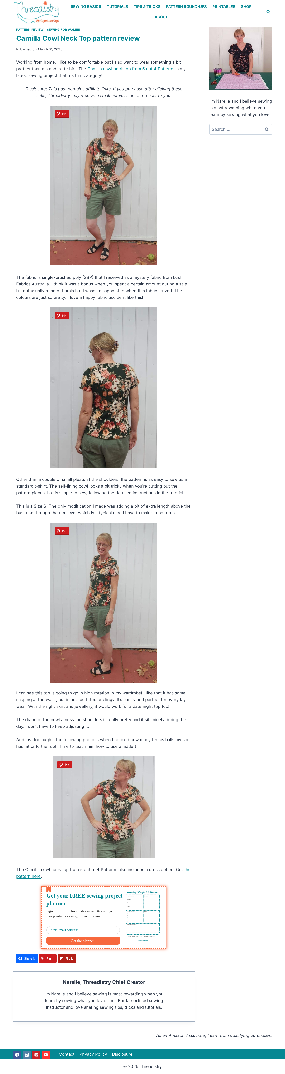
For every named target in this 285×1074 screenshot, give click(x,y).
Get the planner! (83, 941)
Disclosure (122, 1054)
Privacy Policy (93, 1054)
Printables (223, 6)
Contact (66, 1054)
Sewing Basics (86, 6)
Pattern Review (30, 29)
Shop (246, 6)
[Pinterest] (36, 1055)
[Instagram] (27, 1055)
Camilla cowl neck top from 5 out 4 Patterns (130, 68)
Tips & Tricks (147, 6)
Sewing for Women (63, 29)
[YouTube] (46, 1055)
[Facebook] (17, 1055)
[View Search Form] (268, 12)
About (161, 17)
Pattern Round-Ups (186, 6)
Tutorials (117, 6)
